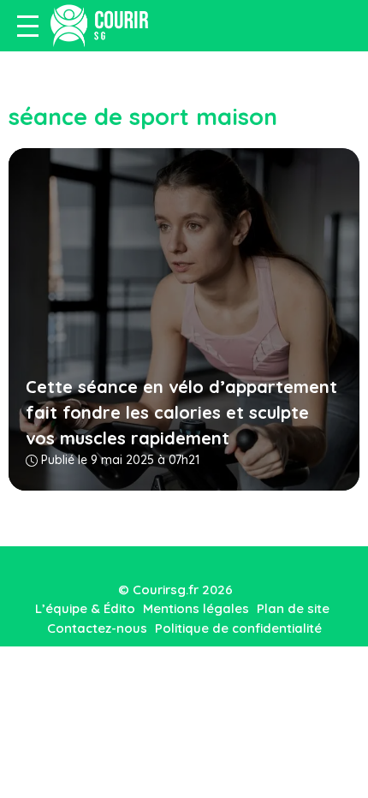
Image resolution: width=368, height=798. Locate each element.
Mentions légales (196, 608)
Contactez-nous (97, 628)
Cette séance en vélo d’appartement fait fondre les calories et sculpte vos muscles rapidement (181, 412)
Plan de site (293, 608)
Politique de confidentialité (238, 628)
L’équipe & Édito (85, 608)
